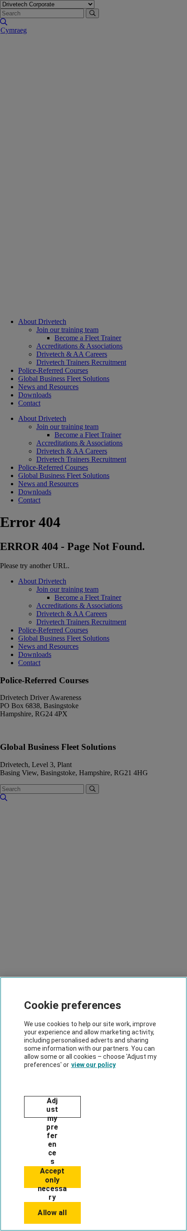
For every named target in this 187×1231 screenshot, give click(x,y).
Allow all (52, 1212)
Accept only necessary (52, 1177)
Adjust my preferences (52, 1107)
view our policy (93, 1064)
